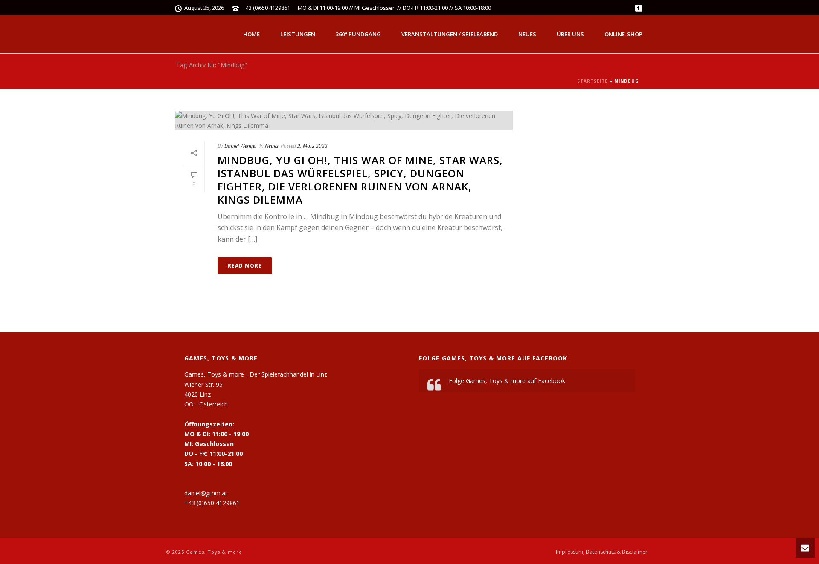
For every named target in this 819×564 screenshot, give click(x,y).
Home (251, 34)
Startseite (592, 81)
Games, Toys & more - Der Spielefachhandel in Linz (255, 374)
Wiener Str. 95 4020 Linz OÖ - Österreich (206, 394)
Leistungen (297, 34)
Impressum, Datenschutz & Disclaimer (602, 552)
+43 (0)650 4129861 (266, 8)
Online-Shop (623, 34)
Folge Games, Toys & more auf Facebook (493, 358)
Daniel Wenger (240, 146)
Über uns (570, 34)
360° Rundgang (358, 34)
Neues (527, 34)
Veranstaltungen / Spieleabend (449, 34)
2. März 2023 (312, 146)
